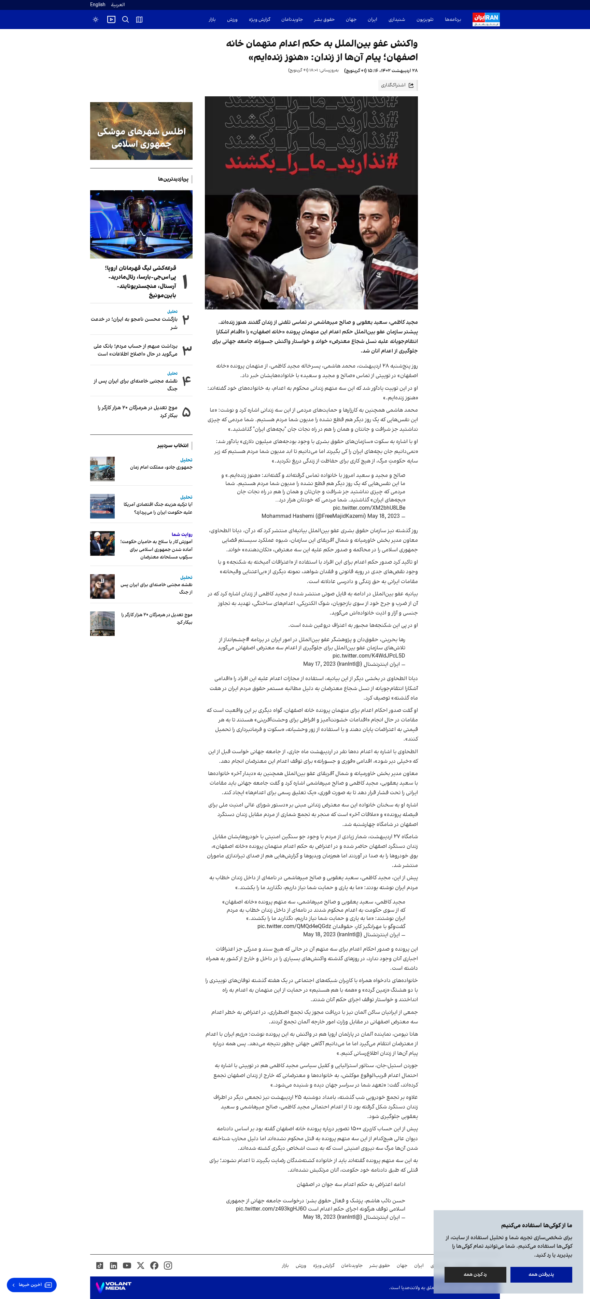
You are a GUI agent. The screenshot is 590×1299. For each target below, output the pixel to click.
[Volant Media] (113, 1288)
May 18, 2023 (383, 516)
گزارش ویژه (259, 19)
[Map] (139, 19)
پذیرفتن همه (541, 1274)
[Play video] (111, 19)
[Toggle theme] (95, 19)
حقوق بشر (324, 19)
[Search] (126, 19)
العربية (118, 5)
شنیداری (397, 19)
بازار (212, 19)
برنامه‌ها (453, 19)
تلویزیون (425, 19)
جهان (351, 19)
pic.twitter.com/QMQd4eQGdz (294, 927)
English (98, 5)
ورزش (232, 19)
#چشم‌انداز (236, 640)
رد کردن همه (475, 1274)
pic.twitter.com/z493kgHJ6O (271, 1209)
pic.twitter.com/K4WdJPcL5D (369, 656)
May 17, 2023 (319, 664)
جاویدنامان (292, 19)
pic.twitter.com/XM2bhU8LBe (369, 508)
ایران (372, 19)
